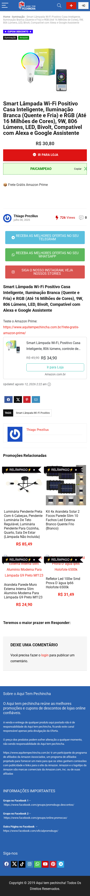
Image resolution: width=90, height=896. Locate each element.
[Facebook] (6, 864)
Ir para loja (47, 155)
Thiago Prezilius (26, 216)
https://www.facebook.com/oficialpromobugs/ (30, 830)
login (45, 655)
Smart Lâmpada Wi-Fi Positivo (33, 412)
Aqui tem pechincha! (51, 883)
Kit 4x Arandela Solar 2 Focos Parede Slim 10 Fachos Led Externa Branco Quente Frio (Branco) (63, 520)
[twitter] (14, 864)
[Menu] (5, 5)
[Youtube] (45, 864)
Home (6, 16)
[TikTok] (22, 864)
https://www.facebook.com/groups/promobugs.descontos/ (39, 804)
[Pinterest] (53, 864)
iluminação (18, 16)
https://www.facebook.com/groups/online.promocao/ (35, 817)
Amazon (23, 37)
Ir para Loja (55, 367)
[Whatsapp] (37, 864)
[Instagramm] (29, 864)
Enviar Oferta (71, 5)
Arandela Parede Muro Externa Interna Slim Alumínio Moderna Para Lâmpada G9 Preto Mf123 (23, 591)
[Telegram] (60, 864)
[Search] (59, 5)
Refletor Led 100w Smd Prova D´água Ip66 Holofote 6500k (63, 583)
